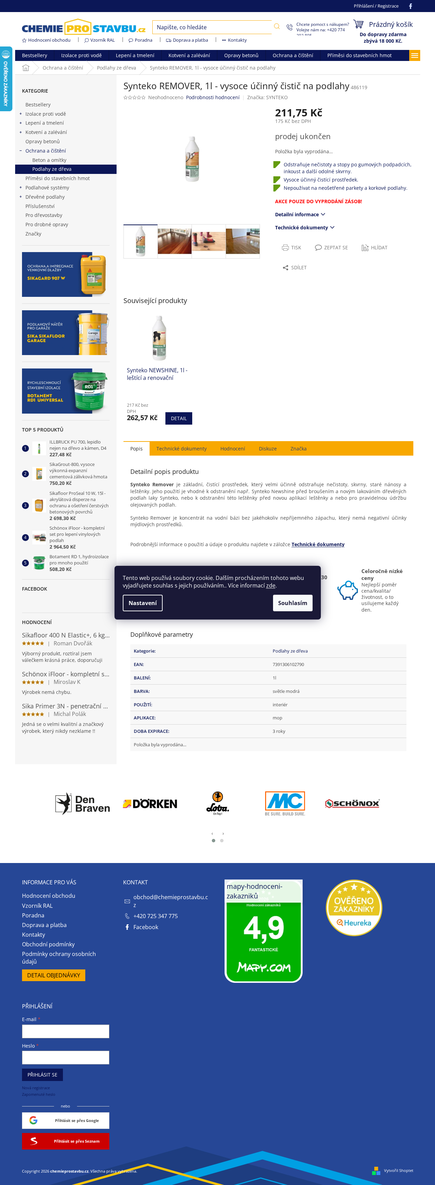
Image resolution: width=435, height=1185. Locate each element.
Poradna (143, 40)
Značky (33, 233)
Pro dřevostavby (43, 215)
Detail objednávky (53, 975)
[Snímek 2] (222, 840)
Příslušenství (40, 206)
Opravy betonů (42, 141)
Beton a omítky (49, 160)
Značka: (267, 97)
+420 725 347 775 (155, 916)
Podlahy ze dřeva (52, 169)
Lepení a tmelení (44, 122)
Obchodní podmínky (48, 944)
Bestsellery (38, 104)
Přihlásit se (42, 1074)
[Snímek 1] (213, 840)
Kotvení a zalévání (46, 132)
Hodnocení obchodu (49, 40)
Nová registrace (36, 1087)
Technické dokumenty (301, 227)
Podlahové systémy (47, 187)
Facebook (145, 927)
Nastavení (143, 603)
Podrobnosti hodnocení (213, 97)
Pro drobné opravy (46, 224)
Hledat (277, 26)
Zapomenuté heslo (38, 1094)
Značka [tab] (299, 448)
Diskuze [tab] (268, 448)
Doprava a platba (190, 40)
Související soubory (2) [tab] (182, 448)
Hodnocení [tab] (232, 448)
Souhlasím (292, 603)
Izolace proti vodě (45, 114)
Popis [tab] (136, 448)
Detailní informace (297, 214)
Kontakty (237, 40)
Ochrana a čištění (45, 150)
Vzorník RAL (102, 40)
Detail (179, 418)
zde (270, 585)
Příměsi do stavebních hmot (57, 178)
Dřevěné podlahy (45, 197)
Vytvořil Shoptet (398, 1170)
